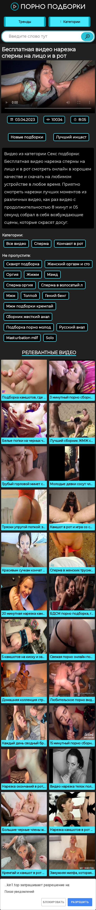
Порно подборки (52, 7)
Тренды (25, 22)
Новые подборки (27, 137)
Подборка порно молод (28, 327)
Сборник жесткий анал (28, 317)
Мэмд (52, 274)
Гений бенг (55, 296)
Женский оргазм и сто (68, 264)
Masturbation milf (22, 338)
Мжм (10, 296)
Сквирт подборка (22, 264)
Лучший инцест (71, 137)
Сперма (41, 244)
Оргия (12, 274)
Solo (50, 338)
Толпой (30, 296)
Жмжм (33, 274)
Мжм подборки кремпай (29, 306)
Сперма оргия (19, 285)
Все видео (16, 244)
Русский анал (72, 327)
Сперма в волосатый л (62, 285)
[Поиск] (87, 36)
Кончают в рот (70, 244)
